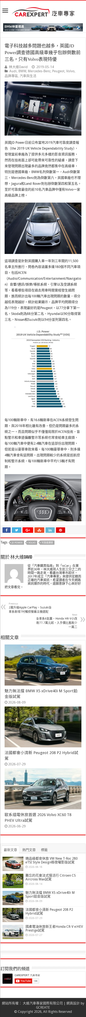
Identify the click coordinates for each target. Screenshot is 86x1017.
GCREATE (43, 1007)
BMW (22, 71)
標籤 (44, 850)
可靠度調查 (47, 542)
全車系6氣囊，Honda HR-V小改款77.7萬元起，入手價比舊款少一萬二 (56, 621)
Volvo (70, 71)
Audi (13, 71)
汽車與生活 (28, 76)
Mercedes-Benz (39, 71)
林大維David (18, 67)
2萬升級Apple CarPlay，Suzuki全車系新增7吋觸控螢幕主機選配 (30, 607)
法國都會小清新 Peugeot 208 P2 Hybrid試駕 (49, 911)
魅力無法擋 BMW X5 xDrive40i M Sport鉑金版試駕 (50, 894)
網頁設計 (73, 1003)
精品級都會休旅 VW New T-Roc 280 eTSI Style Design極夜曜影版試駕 (51, 860)
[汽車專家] (43, 11)
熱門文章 (29, 850)
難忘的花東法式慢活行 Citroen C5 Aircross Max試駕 (50, 877)
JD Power (17, 542)
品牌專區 (11, 76)
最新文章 (10, 850)
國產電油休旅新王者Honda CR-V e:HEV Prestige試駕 (54, 928)
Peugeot (58, 71)
